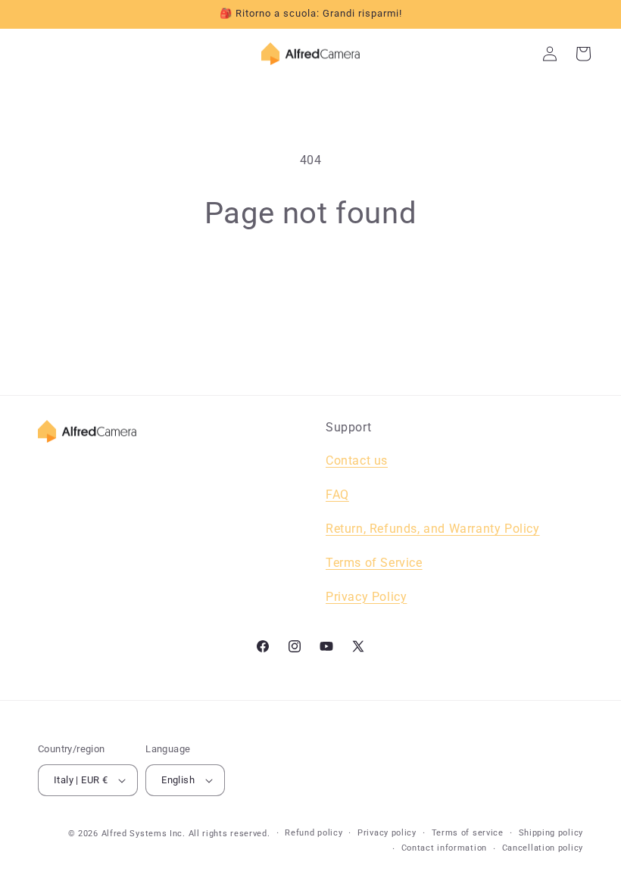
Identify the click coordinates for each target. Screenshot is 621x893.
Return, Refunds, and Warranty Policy (433, 528)
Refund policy (313, 833)
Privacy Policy (366, 597)
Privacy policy (387, 833)
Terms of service (468, 833)
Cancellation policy (542, 848)
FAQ (337, 494)
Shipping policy (551, 833)
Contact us (357, 460)
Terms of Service (374, 562)
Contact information (444, 848)
